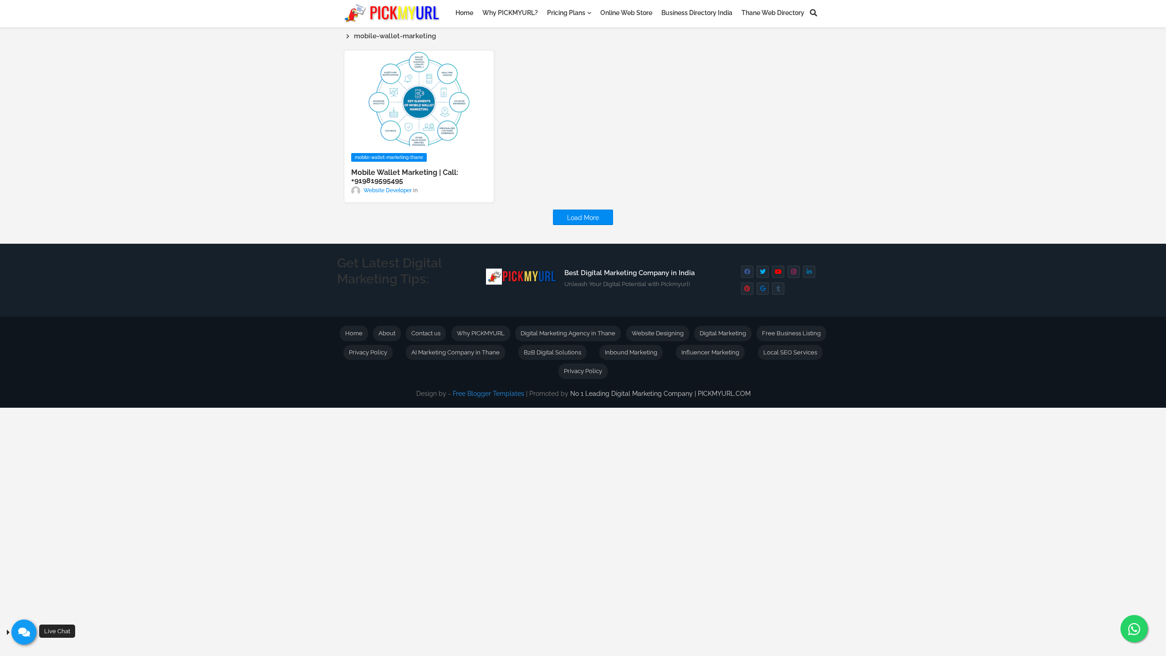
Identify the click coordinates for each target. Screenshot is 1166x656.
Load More (583, 217)
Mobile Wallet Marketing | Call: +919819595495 (404, 177)
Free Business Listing (791, 333)
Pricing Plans (566, 12)
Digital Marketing (723, 333)
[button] (813, 13)
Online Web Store (626, 12)
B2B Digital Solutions (552, 352)
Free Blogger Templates (488, 393)
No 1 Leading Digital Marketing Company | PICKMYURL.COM (660, 393)
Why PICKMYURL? (510, 12)
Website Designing (658, 333)
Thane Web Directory (773, 12)
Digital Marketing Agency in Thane (568, 333)
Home (464, 12)
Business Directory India (696, 12)
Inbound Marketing (631, 352)
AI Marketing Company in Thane (455, 352)
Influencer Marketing (710, 352)
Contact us (425, 333)
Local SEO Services (790, 352)
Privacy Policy (368, 352)
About (386, 333)
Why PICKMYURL (481, 333)
